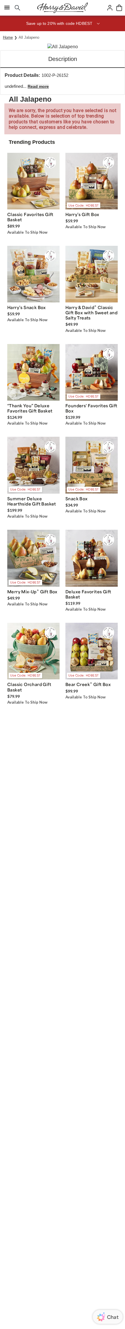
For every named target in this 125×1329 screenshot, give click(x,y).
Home (8, 37)
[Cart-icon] (119, 8)
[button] (62, 23)
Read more (38, 86)
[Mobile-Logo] (62, 8)
